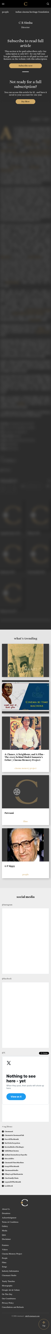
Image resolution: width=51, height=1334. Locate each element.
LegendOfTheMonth (13, 1182)
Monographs (7, 1285)
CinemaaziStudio (11, 1170)
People (4, 1258)
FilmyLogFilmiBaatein (14, 1174)
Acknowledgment (9, 1217)
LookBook (9, 1186)
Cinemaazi (9, 1131)
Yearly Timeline (8, 1281)
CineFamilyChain (11, 1178)
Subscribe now (26, 65)
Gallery (5, 1226)
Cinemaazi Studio (9, 1275)
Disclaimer (6, 1239)
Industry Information (10, 1271)
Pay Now (25, 101)
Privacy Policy (8, 1302)
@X (3, 1052)
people (5, 12)
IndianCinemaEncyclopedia (16, 1155)
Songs (4, 1266)
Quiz (4, 1234)
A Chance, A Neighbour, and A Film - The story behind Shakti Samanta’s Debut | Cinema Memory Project (24, 757)
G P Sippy (10, 866)
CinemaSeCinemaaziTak (14, 1135)
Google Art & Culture (11, 1290)
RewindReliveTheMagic (14, 1147)
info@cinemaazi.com (32, 1316)
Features (5, 1245)
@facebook (7, 978)
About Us (6, 1209)
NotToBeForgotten (12, 1143)
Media (4, 1230)
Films (4, 1262)
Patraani (9, 813)
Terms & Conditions (10, 1222)
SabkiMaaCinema (12, 1151)
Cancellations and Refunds (13, 1307)
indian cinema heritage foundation (32, 12)
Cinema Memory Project (12, 1253)
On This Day (7, 1294)
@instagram (7, 905)
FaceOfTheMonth (12, 1139)
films (25, 821)
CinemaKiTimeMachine (14, 1162)
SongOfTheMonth (12, 1166)
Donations (6, 1213)
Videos (5, 1249)
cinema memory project (25, 768)
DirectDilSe (9, 1159)
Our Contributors (9, 1298)
